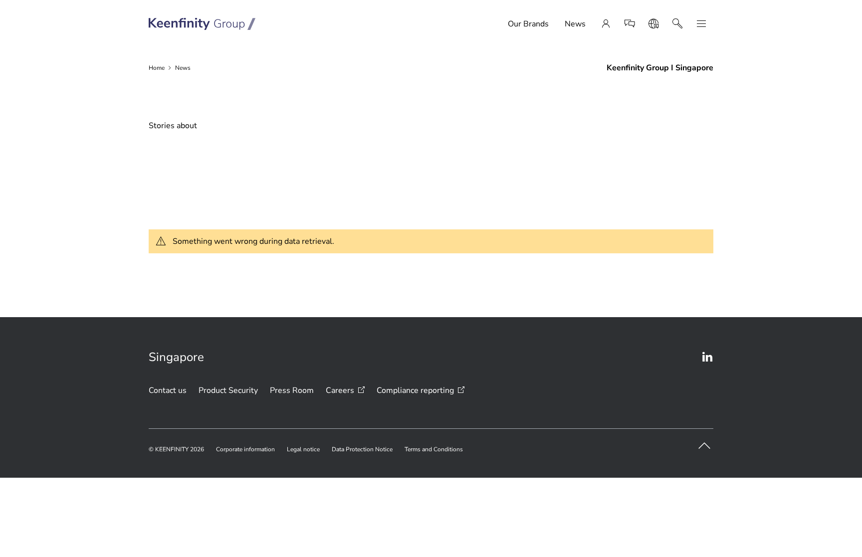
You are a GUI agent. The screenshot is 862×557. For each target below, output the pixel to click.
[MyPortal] (606, 24)
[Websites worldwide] (653, 24)
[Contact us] (630, 24)
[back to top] (704, 446)
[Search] (677, 24)
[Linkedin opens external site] (707, 357)
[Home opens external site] (202, 24)
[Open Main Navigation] (701, 24)
